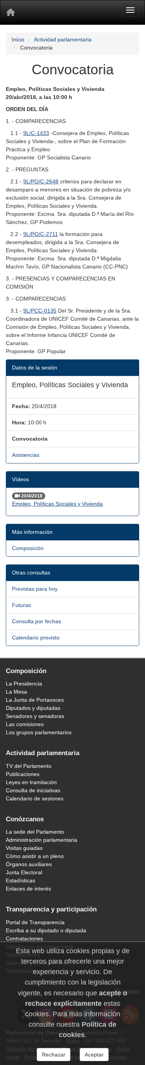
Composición (28, 548)
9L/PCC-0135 (39, 311)
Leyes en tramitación (31, 782)
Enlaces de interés (28, 889)
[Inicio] (10, 12)
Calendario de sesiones (34, 798)
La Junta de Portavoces (35, 700)
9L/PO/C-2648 (40, 181)
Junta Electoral (24, 872)
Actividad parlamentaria (63, 39)
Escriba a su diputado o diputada (46, 930)
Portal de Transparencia (35, 922)
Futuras (21, 605)
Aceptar (94, 1054)
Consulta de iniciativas (33, 790)
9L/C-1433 (36, 133)
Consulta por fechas (36, 621)
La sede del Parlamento (35, 832)
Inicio (18, 39)
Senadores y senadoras (35, 716)
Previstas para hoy (35, 589)
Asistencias (25, 455)
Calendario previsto (36, 637)
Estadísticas (20, 880)
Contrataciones (24, 938)
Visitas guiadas (24, 848)
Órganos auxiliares (29, 864)
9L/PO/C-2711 (40, 234)
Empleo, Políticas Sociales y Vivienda (57, 504)
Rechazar (53, 1054)
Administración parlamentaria (41, 840)
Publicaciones (22, 774)
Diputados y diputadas (33, 708)
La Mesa (16, 692)
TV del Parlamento (28, 766)
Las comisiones (25, 724)
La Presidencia (24, 683)
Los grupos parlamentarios (39, 732)
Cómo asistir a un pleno (35, 856)
